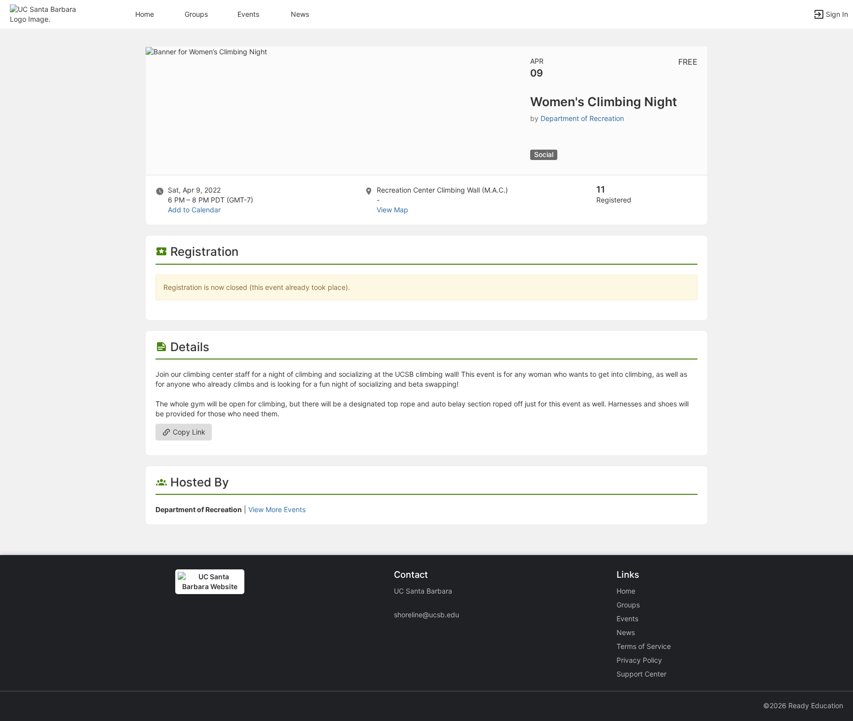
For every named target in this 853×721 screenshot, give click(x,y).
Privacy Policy (639, 660)
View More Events (277, 509)
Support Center (641, 674)
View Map (392, 209)
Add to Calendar (194, 209)
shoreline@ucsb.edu (426, 614)
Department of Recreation (582, 118)
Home (626, 591)
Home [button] (144, 14)
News (300, 14)
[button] (50, 13)
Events (248, 14)
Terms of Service (644, 646)
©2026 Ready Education (803, 705)
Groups (196, 14)
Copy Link (188, 432)
